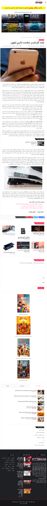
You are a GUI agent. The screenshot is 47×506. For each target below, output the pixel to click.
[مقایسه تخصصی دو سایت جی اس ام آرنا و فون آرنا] (23, 245)
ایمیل (43, 282)
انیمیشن (26, 25)
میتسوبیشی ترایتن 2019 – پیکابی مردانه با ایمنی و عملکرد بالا (20, 483)
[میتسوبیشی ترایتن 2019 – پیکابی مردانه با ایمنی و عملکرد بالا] (27, 482)
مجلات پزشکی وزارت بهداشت (39, 435)
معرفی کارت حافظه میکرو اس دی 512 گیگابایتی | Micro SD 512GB (29, 204)
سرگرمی (13, 466)
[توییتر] (25, 503)
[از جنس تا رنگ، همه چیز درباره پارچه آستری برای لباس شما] (27, 465)
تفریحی (7, 460)
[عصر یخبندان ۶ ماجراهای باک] (35, 27)
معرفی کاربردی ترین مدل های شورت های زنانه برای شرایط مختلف (25, 396)
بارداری (9, 458)
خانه (42, 37)
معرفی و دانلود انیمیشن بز (23, 380)
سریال (26, 16)
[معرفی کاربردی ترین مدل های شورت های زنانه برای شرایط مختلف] (40, 397)
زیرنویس (6, 464)
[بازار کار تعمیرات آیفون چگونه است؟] (8, 229)
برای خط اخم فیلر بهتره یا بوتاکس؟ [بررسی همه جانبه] (27, 401)
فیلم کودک (12, 468)
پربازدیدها (22, 386)
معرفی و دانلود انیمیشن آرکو (23, 314)
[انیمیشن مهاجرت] (13, 18)
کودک (13, 470)
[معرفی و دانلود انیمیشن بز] (23, 369)
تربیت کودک (12, 460)
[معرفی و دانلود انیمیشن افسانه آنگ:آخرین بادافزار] (23, 325)
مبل (43, 440)
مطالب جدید (37, 386)
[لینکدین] (23, 503)
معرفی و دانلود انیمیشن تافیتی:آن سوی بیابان (23, 358)
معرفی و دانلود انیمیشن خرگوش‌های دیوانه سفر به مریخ (20, 492)
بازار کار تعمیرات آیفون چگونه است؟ (9, 234)
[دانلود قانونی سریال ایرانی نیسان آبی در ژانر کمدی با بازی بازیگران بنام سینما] (35, 18)
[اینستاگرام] (22, 503)
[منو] (45, 2)
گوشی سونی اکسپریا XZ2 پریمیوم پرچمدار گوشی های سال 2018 (38, 233)
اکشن (4, 16)
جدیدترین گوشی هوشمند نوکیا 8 (9, 252)
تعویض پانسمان (41, 430)
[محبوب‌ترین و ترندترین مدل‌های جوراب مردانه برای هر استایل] (40, 392)
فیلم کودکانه (7, 468)
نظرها (8, 386)
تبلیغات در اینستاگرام (40, 437)
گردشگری (9, 470)
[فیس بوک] (26, 503)
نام (43, 277)
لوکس (3, 468)
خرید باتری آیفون (19, 95)
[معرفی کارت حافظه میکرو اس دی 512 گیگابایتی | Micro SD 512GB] (23, 231)
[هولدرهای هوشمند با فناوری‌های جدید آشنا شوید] (40, 143)
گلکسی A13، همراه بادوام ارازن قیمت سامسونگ (38, 250)
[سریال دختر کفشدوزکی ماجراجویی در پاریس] (13, 27)
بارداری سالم (4, 458)
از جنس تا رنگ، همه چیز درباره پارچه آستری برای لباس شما (20, 465)
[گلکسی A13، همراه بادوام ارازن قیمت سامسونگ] (37, 245)
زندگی (10, 464)
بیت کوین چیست (41, 442)
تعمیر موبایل (40, 212)
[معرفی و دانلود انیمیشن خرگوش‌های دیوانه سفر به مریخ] (27, 491)
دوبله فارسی (12, 462)
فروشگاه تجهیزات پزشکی (40, 432)
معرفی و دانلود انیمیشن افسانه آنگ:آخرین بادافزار (23, 336)
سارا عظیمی (41, 46)
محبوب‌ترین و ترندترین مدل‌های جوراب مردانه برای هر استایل (26, 390)
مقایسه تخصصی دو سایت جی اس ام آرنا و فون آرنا (24, 250)
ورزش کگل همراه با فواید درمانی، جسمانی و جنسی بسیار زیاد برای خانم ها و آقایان (20, 474)
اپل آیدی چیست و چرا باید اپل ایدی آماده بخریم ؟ (32, 206)
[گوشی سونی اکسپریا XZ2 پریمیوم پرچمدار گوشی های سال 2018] (37, 229)
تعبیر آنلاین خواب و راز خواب (39, 445)
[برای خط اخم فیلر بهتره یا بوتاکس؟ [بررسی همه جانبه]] (40, 403)
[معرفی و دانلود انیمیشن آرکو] (23, 303)
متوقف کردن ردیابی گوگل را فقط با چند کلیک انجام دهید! (31, 208)
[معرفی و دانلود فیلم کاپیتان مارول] (27, 459)
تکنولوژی (39, 37)
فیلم (5, 466)
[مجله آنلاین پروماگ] (39, 2)
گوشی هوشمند (35, 37)
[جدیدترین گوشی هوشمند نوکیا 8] (8, 246)
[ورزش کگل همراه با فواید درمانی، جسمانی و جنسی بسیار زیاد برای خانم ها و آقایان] (27, 473)
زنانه (13, 464)
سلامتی (9, 466)
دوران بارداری (7, 462)
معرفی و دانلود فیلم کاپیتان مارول (20, 458)
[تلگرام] (20, 503)
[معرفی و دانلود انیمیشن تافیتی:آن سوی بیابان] (23, 347)
